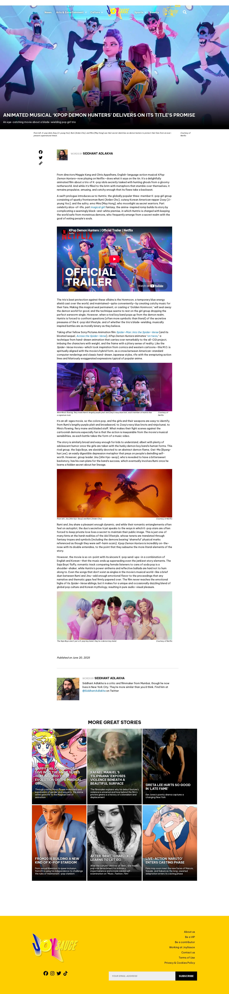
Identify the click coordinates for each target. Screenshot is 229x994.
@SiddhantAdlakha (94, 690)
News (48, 12)
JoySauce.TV (171, 11)
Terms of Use (187, 957)
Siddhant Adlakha (98, 153)
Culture (95, 12)
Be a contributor (185, 942)
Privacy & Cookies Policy (180, 962)
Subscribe (186, 976)
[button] (86, 12)
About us (189, 931)
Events (154, 12)
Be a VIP (190, 937)
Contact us (188, 952)
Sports (138, 12)
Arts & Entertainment (70, 12)
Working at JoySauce (182, 947)
